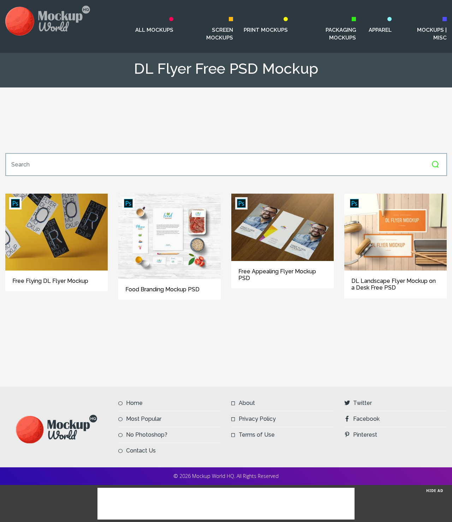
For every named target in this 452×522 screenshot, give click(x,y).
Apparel (380, 30)
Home (134, 403)
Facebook (366, 418)
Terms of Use (257, 434)
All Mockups (154, 30)
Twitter (362, 403)
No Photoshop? (146, 434)
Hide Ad (434, 490)
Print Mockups (266, 30)
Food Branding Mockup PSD (162, 289)
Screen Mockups (219, 34)
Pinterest (365, 434)
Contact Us (141, 450)
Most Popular (143, 418)
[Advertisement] (226, 120)
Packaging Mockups (341, 34)
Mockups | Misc (432, 34)
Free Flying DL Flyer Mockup (50, 281)
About (247, 403)
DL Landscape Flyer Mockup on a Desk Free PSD (393, 284)
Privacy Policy (257, 418)
